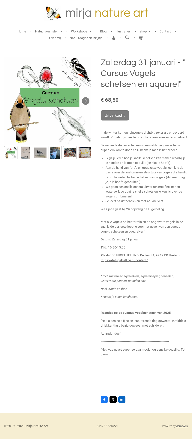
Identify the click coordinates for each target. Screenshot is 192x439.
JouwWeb (182, 426)
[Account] (113, 38)
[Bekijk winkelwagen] (141, 38)
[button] (10, 152)
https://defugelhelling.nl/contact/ (124, 260)
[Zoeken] (127, 37)
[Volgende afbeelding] (85, 101)
